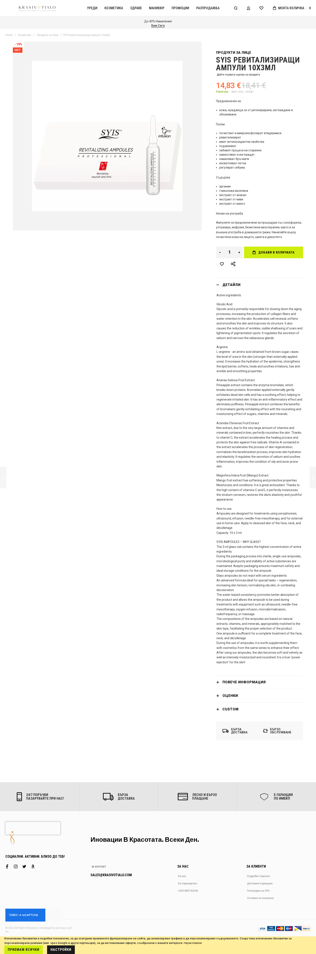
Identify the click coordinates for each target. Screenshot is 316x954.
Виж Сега (158, 25)
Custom (230, 709)
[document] (158, 945)
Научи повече (193, 943)
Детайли (231, 285)
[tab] (259, 285)
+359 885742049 (188, 890)
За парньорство (187, 883)
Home (9, 35)
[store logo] (37, 8)
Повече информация (244, 682)
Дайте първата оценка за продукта (238, 74)
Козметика (24, 35)
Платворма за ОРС (258, 890)
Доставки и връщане (260, 883)
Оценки (230, 696)
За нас (182, 876)
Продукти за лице (47, 35)
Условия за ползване (260, 898)
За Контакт (99, 866)
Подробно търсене (258, 876)
